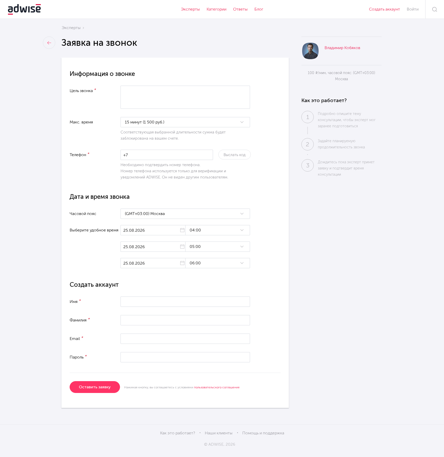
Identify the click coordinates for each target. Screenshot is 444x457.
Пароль (78, 357)
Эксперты (190, 9)
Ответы (240, 9)
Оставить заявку (95, 386)
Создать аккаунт (384, 9)
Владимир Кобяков (342, 47)
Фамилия (80, 319)
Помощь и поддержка (263, 433)
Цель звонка (83, 90)
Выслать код (235, 155)
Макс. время (81, 122)
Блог (258, 9)
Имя (75, 301)
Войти (413, 9)
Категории (216, 9)
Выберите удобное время (94, 230)
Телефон (79, 154)
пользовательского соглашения (216, 387)
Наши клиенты (219, 433)
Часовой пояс (83, 213)
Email (76, 338)
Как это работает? (177, 433)
